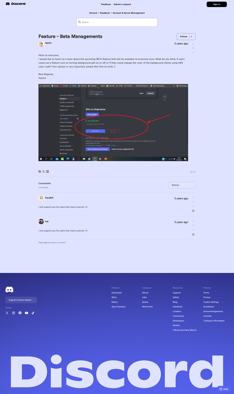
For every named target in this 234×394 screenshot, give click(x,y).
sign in (46, 243)
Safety (176, 297)
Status (115, 302)
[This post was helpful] (193, 44)
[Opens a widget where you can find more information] (223, 389)
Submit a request (122, 4)
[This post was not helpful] (193, 52)
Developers (178, 321)
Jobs (144, 297)
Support (177, 293)
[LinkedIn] (47, 171)
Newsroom (147, 307)
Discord (93, 13)
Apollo (48, 43)
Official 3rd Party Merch (184, 330)
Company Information (214, 321)
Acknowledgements (213, 311)
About (145, 293)
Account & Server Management (129, 13)
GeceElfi (49, 198)
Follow (183, 36)
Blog (175, 302)
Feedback (106, 4)
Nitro (114, 297)
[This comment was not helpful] (193, 206)
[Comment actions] (193, 211)
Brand (145, 302)
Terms (206, 293)
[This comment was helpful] (193, 197)
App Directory (119, 307)
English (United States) (20, 300)
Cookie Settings (211, 302)
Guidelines (208, 307)
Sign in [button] (216, 4)
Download (117, 293)
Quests (176, 325)
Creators (177, 311)
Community (178, 316)
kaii (46, 222)
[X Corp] (43, 171)
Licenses (207, 316)
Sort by (175, 185)
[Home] (15, 5)
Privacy (206, 297)
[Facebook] (39, 171)
